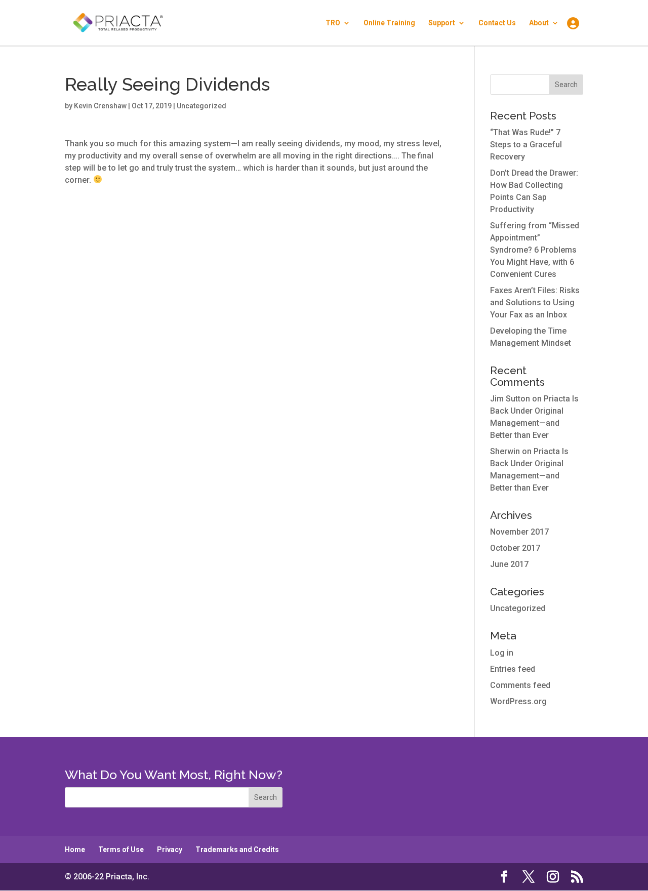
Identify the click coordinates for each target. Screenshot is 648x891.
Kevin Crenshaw (100, 106)
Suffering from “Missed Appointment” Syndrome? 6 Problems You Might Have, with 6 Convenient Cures (534, 250)
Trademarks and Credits (237, 849)
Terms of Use (121, 849)
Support (441, 23)
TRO (333, 23)
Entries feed (512, 669)
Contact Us (497, 23)
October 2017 (515, 548)
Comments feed (520, 685)
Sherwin (505, 451)
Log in (501, 653)
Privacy (169, 849)
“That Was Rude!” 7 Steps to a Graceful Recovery (526, 144)
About (539, 23)
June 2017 (509, 564)
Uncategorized (517, 608)
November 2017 (519, 532)
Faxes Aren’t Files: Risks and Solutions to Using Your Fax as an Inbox (535, 302)
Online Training (389, 23)
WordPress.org (518, 701)
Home (75, 849)
